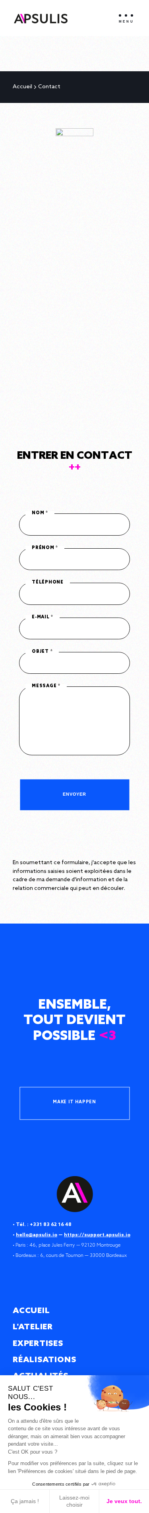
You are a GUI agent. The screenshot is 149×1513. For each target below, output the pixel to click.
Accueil (22, 87)
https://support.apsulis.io (97, 1235)
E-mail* (42, 617)
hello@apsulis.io (36, 1235)
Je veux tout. (124, 1501)
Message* (46, 686)
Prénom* (45, 548)
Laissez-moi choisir (74, 1501)
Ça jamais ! (25, 1501)
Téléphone (48, 582)
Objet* (42, 652)
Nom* (40, 513)
